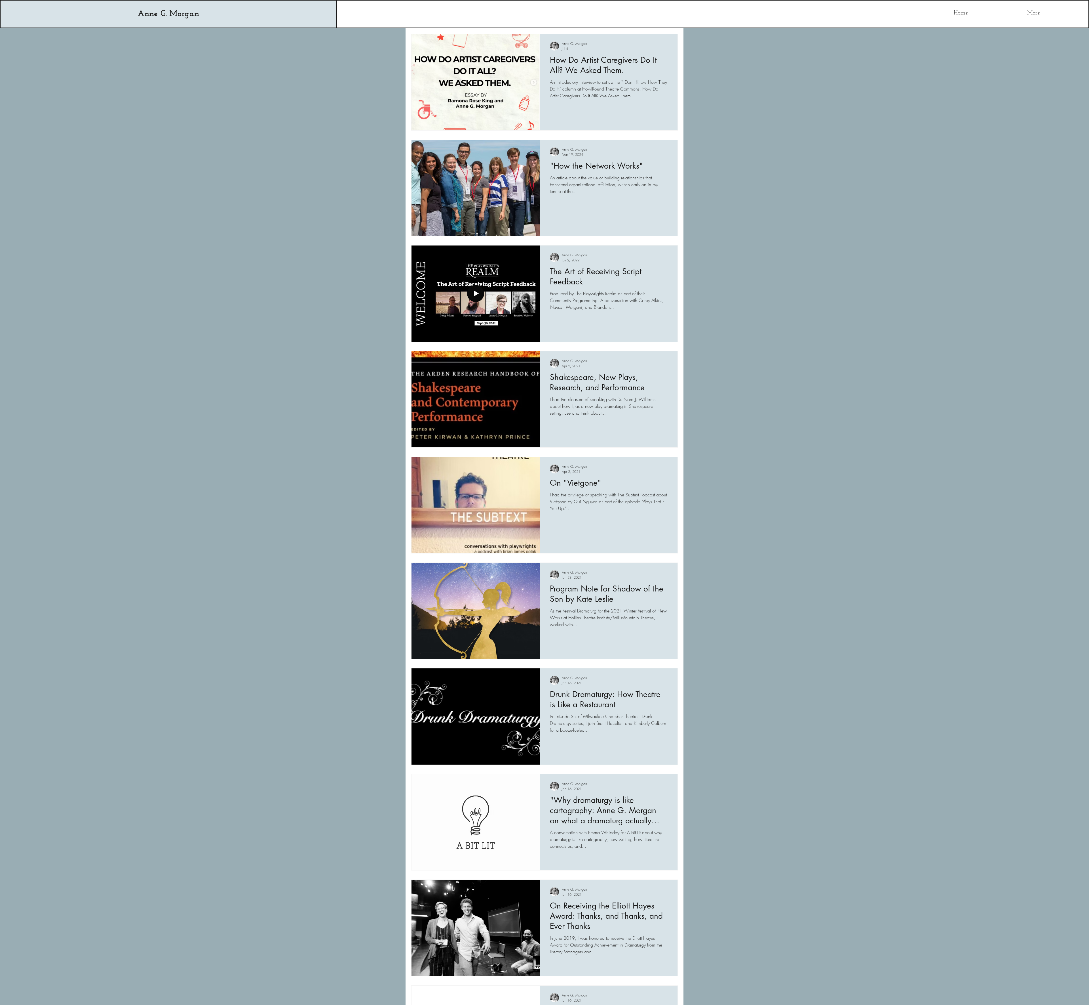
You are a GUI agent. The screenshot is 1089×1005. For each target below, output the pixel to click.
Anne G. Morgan (168, 14)
